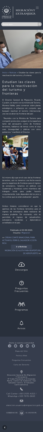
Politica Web (21, 356)
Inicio (4, 72)
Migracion (26, 233)
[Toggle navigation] (37, 7)
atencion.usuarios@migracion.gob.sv (24, 405)
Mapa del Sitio (21, 351)
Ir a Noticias (21, 247)
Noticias (12, 72)
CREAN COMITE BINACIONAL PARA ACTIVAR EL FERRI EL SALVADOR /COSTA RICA (19, 240)
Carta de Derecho (21, 365)
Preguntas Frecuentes (21, 360)
